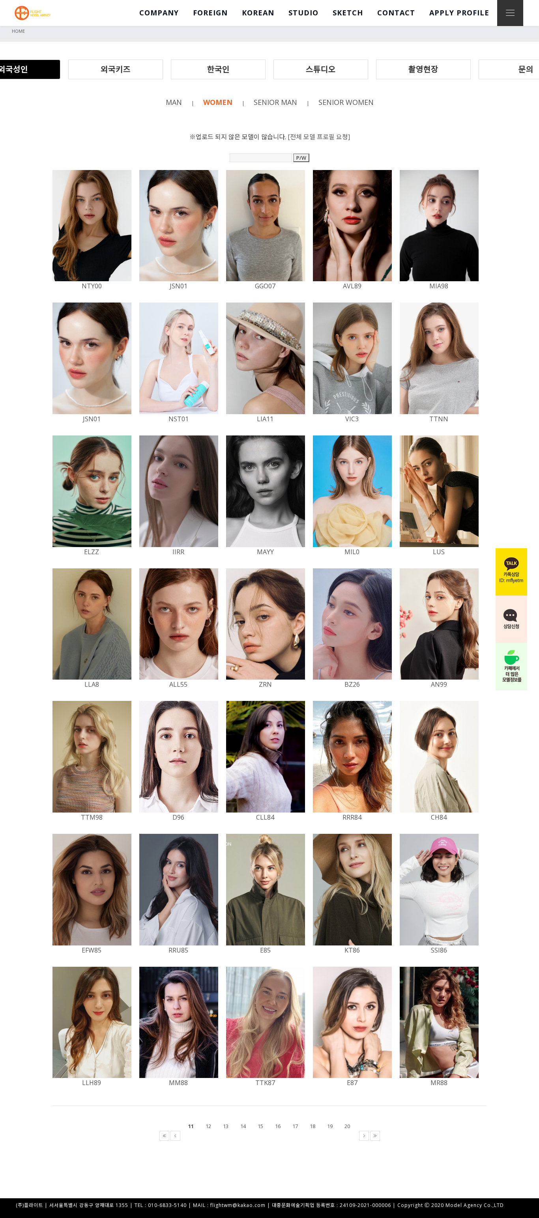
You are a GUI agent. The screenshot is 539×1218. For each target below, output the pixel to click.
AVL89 (352, 286)
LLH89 (91, 1082)
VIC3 (352, 419)
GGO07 (265, 286)
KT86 (352, 950)
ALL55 (178, 684)
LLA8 (91, 684)
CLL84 (265, 817)
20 (347, 1126)
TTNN (438, 419)
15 (260, 1126)
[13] (229, 1135)
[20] (350, 1135)
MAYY (265, 551)
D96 (178, 817)
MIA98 (438, 286)
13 (225, 1126)
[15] (263, 1135)
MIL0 (351, 551)
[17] (298, 1135)
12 (208, 1126)
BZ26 (352, 684)
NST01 (178, 419)
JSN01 (178, 286)
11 (191, 1126)
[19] (333, 1135)
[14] (246, 1135)
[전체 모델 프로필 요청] (319, 137)
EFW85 (91, 950)
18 (312, 1126)
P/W (301, 157)
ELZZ (91, 551)
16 (278, 1126)
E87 (352, 1082)
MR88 (438, 1082)
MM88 (178, 1082)
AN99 (439, 684)
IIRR (178, 551)
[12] (211, 1135)
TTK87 (265, 1082)
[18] (315, 1135)
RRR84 (351, 817)
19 (330, 1126)
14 (243, 1126)
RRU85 (178, 950)
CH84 (439, 817)
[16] (281, 1135)
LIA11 (265, 419)
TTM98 (92, 817)
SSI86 (439, 950)
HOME (18, 31)
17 (295, 1126)
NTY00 (92, 286)
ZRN (265, 684)
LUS (439, 551)
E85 (265, 950)
